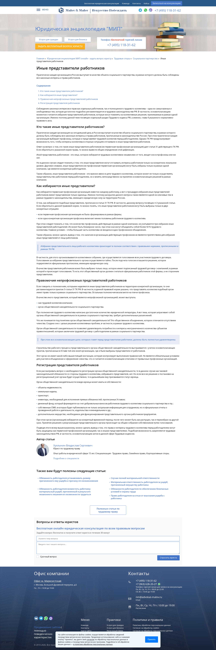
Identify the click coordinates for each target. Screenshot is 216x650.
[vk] (36, 618)
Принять (152, 639)
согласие (90, 639)
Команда (126, 3)
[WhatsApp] (145, 10)
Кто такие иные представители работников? (61, 91)
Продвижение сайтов (47, 627)
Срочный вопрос (48, 556)
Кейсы (146, 3)
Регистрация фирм (115, 631)
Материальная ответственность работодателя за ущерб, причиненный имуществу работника (139, 483)
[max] (51, 618)
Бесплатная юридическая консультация (101, 3)
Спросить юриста (168, 557)
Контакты (136, 3)
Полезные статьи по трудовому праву (108, 510)
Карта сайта (86, 631)
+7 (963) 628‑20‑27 (146, 584)
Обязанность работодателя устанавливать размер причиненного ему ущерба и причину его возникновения (68, 479)
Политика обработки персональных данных (152, 625)
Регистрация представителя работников (60, 103)
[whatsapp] (46, 618)
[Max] (150, 10)
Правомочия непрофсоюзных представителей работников (69, 99)
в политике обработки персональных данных (92, 644)
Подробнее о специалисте (66, 458)
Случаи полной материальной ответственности (135, 478)
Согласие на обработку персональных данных (153, 631)
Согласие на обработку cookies (146, 628)
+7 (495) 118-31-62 (168, 10)
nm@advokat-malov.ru (149, 597)
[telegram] (140, 10)
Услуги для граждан (48, 39)
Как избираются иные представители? (58, 95)
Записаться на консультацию (166, 3)
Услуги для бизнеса (77, 39)
